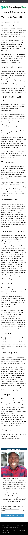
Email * (22, 510)
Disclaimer (22, 530)
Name (3, 510)
